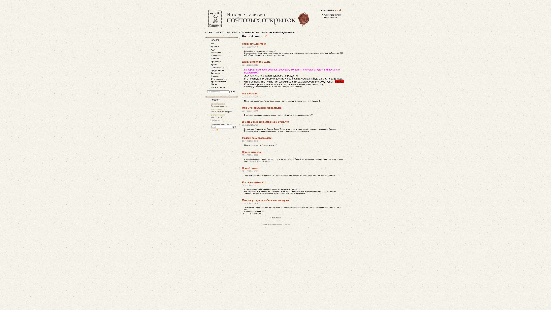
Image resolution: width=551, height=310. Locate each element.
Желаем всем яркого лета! (257, 138)
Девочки (215, 46)
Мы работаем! (217, 117)
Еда (213, 49)
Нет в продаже (218, 87)
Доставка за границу (254, 182)
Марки (214, 84)
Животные (216, 52)
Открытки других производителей (262, 108)
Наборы (215, 76)
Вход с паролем (330, 18)
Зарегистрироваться (332, 15)
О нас (210, 33)
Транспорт (216, 61)
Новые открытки (251, 152)
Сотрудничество (250, 33)
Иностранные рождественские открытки (265, 122)
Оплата (220, 33)
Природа (215, 58)
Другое (214, 64)
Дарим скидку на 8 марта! (221, 112)
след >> (257, 214)
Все (213, 43)
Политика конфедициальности (278, 33)
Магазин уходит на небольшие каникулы (265, 200)
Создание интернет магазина (271, 224)
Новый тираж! (250, 168)
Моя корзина (327, 10)
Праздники (216, 55)
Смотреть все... (216, 120)
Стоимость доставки (219, 106)
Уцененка (215, 73)
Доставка (232, 33)
